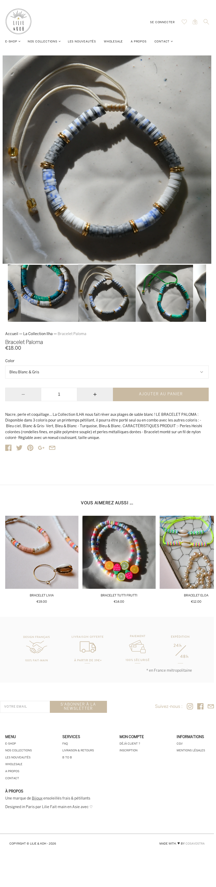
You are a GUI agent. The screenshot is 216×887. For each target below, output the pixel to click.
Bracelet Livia (42, 595)
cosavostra (195, 843)
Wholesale (113, 41)
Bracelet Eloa (196, 595)
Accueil (11, 333)
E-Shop (11, 41)
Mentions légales (191, 750)
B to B (67, 757)
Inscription (128, 750)
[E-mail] (211, 706)
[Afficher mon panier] (184, 23)
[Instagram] (190, 706)
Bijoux (37, 798)
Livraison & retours (78, 750)
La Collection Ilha (38, 333)
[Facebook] (200, 706)
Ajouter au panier (161, 394)
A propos (138, 41)
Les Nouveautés (82, 41)
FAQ (65, 743)
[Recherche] (206, 23)
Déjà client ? (129, 743)
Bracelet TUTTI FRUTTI (119, 595)
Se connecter (162, 22)
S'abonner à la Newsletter (78, 706)
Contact (162, 41)
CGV (180, 743)
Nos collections (42, 41)
